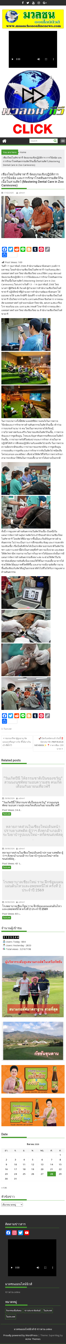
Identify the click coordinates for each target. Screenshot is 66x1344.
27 (42, 1173)
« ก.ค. (4, 1187)
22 (60, 1169)
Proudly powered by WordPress (20, 1335)
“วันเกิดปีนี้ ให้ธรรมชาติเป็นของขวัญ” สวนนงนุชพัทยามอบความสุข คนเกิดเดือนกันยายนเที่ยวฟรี (33, 782)
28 (51, 1173)
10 (15, 1164)
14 (51, 1164)
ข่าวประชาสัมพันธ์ (33, 1310)
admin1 (22, 192)
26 (32, 1173)
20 (42, 1169)
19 (32, 1169)
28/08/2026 (9, 798)
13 (42, 1164)
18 (24, 1169)
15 (60, 1164)
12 (32, 1164)
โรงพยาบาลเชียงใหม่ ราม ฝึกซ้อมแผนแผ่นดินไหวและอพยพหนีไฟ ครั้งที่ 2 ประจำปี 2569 (33, 886)
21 (51, 1169)
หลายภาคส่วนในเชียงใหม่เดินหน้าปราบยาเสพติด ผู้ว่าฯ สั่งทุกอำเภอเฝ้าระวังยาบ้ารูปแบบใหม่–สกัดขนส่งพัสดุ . (33, 833)
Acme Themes (33, 1338)
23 (6, 1173)
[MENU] (63, 141)
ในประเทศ (10, 1316)
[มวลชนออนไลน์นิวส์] (4, 140)
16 (6, 1169)
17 (15, 1169)
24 (15, 1173)
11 (24, 1164)
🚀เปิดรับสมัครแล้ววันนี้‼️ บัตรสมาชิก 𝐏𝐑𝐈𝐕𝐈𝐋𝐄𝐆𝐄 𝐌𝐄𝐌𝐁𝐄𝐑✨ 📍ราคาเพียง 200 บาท (49, 743)
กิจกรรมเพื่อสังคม (13, 1310)
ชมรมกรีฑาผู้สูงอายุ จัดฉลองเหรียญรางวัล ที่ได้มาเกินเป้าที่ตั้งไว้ (16, 742)
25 (24, 1173)
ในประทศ (8, 729)
